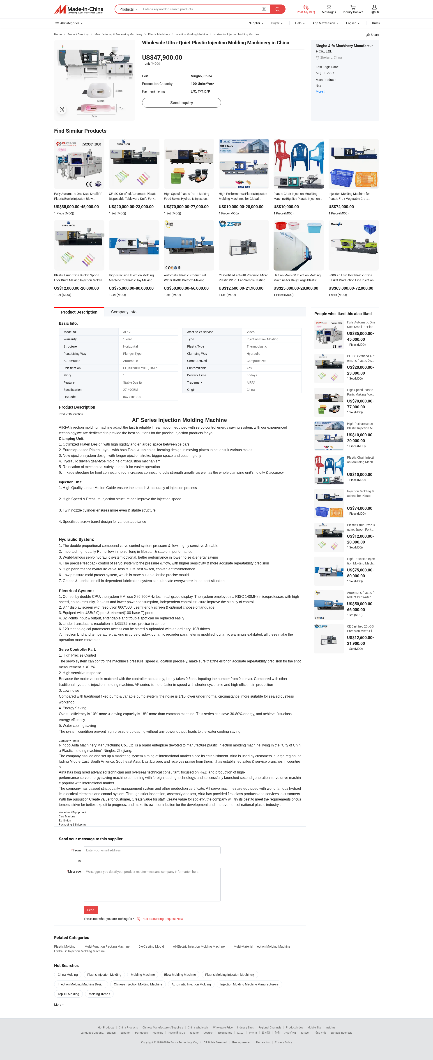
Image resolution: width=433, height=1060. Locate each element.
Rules (376, 23)
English (111, 1032)
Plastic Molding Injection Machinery (230, 974)
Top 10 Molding (68, 994)
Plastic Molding (65, 946)
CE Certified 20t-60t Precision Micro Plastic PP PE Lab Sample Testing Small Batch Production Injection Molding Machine (361, 628)
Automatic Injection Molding (191, 984)
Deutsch (208, 1032)
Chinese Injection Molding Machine (138, 984)
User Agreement (241, 1042)
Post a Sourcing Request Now (160, 919)
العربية (240, 1032)
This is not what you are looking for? (109, 919)
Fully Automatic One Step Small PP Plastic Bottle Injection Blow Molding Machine (361, 324)
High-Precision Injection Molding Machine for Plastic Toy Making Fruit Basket (361, 561)
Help (298, 23)
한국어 (253, 1032)
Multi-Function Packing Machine (107, 946)
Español (125, 1032)
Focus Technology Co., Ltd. (187, 1042)
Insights (330, 1027)
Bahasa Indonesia (341, 1032)
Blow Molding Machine (180, 974)
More (319, 91)
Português (141, 1032)
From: (76, 850)
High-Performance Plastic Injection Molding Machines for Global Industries (361, 425)
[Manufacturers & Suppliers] (78, 9)
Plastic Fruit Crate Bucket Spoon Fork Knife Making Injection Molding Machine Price (361, 527)
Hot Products (106, 1027)
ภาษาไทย (290, 1032)
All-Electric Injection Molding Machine (199, 946)
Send (90, 910)
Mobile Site (314, 1027)
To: (79, 861)
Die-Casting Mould (151, 946)
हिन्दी (277, 1032)
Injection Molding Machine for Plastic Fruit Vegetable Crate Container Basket (361, 493)
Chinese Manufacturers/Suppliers (163, 1027)
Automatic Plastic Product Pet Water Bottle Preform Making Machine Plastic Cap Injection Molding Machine (361, 594)
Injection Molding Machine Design (81, 984)
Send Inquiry (181, 102)
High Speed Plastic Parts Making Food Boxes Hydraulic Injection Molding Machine (361, 392)
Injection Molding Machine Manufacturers (249, 984)
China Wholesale (198, 1027)
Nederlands (225, 1032)
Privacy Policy (283, 1042)
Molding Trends (99, 994)
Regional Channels (269, 1027)
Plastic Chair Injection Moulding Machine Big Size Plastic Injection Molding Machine (361, 459)
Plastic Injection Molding (104, 974)
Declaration (263, 1042)
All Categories (69, 23)
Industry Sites (245, 1027)
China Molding (68, 974)
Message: (74, 871)
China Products (128, 1027)
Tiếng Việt (319, 1032)
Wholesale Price (223, 1027)
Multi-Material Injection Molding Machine (262, 946)
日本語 (266, 1032)
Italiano (194, 1032)
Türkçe (305, 1032)
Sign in (374, 12)
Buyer (275, 23)
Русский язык (176, 1032)
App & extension (324, 23)
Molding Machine (143, 974)
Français (157, 1032)
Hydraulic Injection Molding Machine (79, 951)
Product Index (294, 1027)
